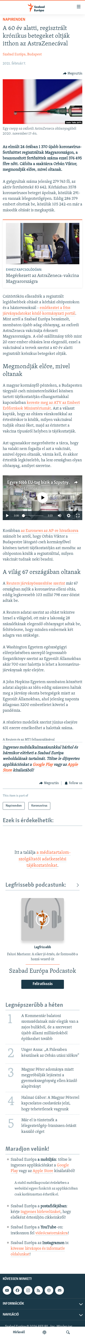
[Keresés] (68, 1332)
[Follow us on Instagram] (28, 1290)
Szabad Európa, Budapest (22, 54)
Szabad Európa (25, 488)
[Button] (73, 74)
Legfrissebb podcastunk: (35, 885)
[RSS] (38, 1290)
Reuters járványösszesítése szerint (35, 584)
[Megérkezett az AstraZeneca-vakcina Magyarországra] (42, 243)
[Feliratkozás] (59, 1290)
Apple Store (43, 1171)
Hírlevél (19, 1332)
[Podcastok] (44, 1332)
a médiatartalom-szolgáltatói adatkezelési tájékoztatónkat (45, 859)
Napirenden (14, 20)
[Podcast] (49, 1290)
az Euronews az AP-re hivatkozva (49, 531)
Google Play (43, 765)
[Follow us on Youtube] (7, 1290)
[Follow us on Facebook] (17, 1290)
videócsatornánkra (51, 1233)
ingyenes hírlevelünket (41, 1212)
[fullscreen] (77, 515)
